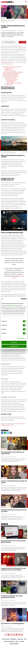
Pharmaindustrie (10, 81)
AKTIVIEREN (22, 42)
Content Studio (5, 639)
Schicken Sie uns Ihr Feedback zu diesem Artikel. (13, 424)
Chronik (4, 18)
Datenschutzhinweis (9, 641)
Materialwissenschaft (11, 80)
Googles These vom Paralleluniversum (11, 73)
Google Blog (8, 201)
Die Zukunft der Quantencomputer (11, 76)
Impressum (20, 639)
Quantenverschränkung (10, 70)
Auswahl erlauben (14, 346)
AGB (25, 639)
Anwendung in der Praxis (10, 77)
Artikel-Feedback (14, 643)
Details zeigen (20, 338)
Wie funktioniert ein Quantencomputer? (12, 66)
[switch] (25, 325)
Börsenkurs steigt (9, 84)
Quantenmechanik (9, 68)
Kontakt (22, 641)
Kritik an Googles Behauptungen (10, 75)
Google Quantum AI (7, 62)
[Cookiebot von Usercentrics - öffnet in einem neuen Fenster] (21, 299)
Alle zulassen (14, 342)
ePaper (17, 641)
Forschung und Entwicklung (11, 79)
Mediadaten (13, 639)
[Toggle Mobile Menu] (26, 2)
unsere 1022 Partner (10, 305)
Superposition (8, 69)
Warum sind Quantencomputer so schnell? (13, 72)
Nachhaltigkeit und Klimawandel (14, 83)
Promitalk (4, 449)
